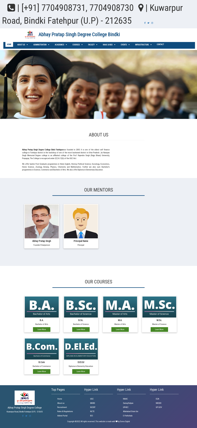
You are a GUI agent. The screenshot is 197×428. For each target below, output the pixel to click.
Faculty (91, 45)
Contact (160, 44)
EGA (157, 399)
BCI (91, 415)
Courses (76, 45)
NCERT (92, 407)
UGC (92, 399)
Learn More (42, 329)
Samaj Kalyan (128, 403)
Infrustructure (142, 45)
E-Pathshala (127, 415)
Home (9, 44)
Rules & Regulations (65, 411)
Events (124, 45)
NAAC (125, 399)
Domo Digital (125, 421)
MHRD (92, 403)
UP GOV (159, 407)
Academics (59, 45)
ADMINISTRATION (40, 45)
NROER (158, 403)
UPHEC (126, 407)
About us (21, 45)
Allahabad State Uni (130, 411)
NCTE (92, 411)
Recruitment (62, 407)
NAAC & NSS (108, 45)
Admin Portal (62, 415)
